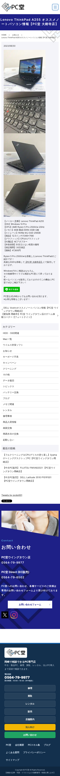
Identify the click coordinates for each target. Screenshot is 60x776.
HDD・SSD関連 (11, 333)
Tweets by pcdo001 (11, 495)
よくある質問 (12, 752)
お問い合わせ (30, 734)
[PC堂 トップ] (13, 7)
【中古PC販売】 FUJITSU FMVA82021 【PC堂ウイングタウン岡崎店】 (29, 469)
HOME (3, 35)
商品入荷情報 (9, 422)
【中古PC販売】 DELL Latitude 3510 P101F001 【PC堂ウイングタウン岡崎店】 (27, 479)
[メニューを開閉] (55, 7)
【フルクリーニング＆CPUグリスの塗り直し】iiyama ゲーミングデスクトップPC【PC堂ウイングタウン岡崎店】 (30, 458)
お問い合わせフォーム (30, 604)
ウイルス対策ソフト (13, 344)
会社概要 (19, 744)
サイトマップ (12, 759)
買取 (30, 695)
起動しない (8, 439)
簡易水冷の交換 (11, 433)
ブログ (6, 398)
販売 (30, 711)
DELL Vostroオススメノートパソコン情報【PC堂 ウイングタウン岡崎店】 (30, 309)
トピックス (8, 386)
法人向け (30, 727)
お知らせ (15, 35)
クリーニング (9, 368)
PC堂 (8, 744)
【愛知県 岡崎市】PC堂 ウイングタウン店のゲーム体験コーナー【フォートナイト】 (28, 315)
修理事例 (7, 416)
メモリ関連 (8, 404)
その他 (6, 374)
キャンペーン (9, 362)
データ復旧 (8, 380)
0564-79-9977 (17, 677)
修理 (30, 688)
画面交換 (7, 428)
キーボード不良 (11, 356)
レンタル (7, 410)
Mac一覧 (7, 339)
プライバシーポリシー (34, 752)
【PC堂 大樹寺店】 (34, 262)
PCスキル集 (34, 744)
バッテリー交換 (11, 392)
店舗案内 (30, 719)
